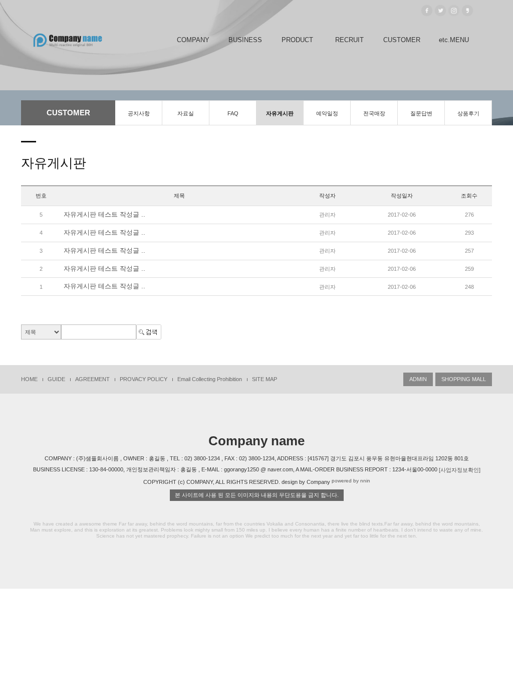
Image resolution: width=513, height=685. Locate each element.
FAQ (232, 113)
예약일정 (327, 113)
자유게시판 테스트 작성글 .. (104, 214)
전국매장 (374, 113)
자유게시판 (280, 113)
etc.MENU (454, 40)
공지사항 (139, 113)
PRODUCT (297, 40)
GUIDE (56, 379)
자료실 (185, 113)
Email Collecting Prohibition (209, 379)
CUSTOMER (401, 40)
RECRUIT (349, 40)
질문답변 (421, 113)
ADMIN (418, 379)
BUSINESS (245, 40)
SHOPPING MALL (463, 379)
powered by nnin (351, 481)
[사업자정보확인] (459, 470)
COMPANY (193, 40)
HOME (29, 379)
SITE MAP (264, 379)
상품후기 (468, 113)
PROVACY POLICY (143, 379)
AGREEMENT (92, 379)
